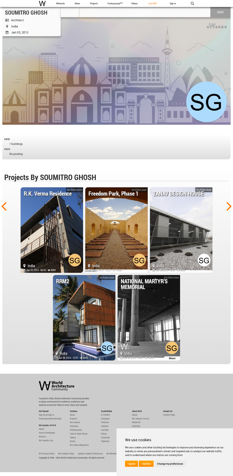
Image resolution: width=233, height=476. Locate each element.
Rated (7, 139)
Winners (42, 436)
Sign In (51, 415)
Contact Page (169, 415)
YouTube (105, 430)
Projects (73, 418)
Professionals (76, 430)
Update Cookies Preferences (90, 453)
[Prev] (3, 206)
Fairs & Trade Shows (78, 433)
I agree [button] (131, 463)
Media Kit (136, 422)
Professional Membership (50, 418)
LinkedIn (105, 426)
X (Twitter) (105, 415)
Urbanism (74, 426)
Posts (7, 149)
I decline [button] (146, 463)
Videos (73, 437)
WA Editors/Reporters (79, 445)
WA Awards (75, 422)
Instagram (105, 418)
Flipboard (105, 441)
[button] (192, 3)
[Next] (229, 206)
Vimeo (104, 433)
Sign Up (42, 415)
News (72, 415)
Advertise (136, 426)
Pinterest (105, 422)
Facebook (105, 437)
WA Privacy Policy (46, 453)
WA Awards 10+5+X (140, 418)
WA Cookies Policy (66, 453)
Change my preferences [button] (170, 463)
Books (72, 441)
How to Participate (47, 433)
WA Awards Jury (46, 440)
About (41, 429)
